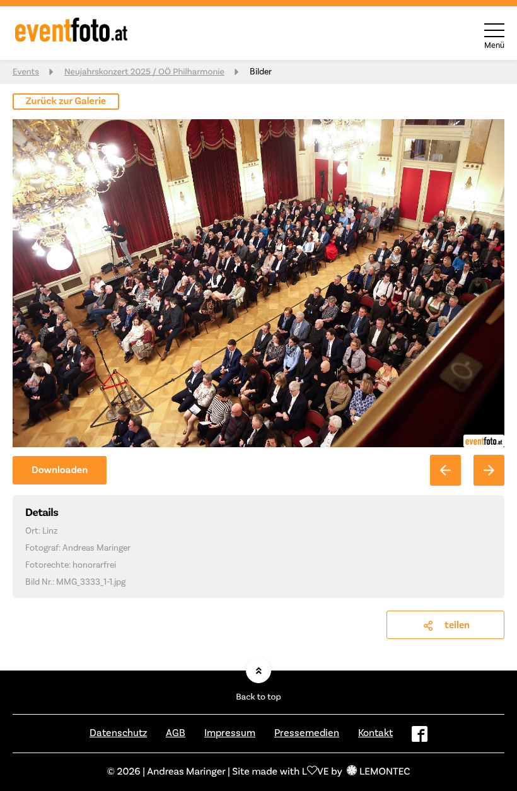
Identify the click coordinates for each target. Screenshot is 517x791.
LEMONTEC (384, 772)
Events (26, 72)
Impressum (229, 733)
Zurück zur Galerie (66, 101)
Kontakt (375, 733)
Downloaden (60, 470)
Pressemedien (306, 733)
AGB (175, 733)
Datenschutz (118, 733)
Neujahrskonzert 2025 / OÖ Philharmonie (144, 72)
